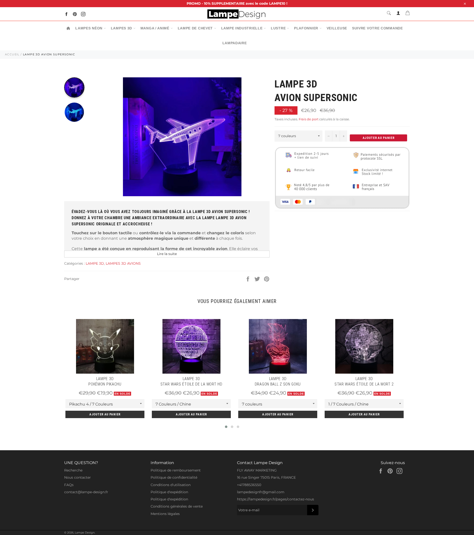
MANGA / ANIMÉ (155, 28)
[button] (226, 426)
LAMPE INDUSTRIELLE (242, 28)
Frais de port (308, 119)
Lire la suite (167, 254)
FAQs (69, 485)
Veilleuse (337, 28)
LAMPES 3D (122, 28)
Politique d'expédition (169, 492)
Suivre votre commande (377, 28)
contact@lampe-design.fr (86, 492)
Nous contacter (77, 477)
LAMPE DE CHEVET (196, 28)
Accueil (12, 54)
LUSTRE (279, 28)
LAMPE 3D (95, 263)
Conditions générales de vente (177, 506)
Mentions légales (165, 514)
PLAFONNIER (306, 28)
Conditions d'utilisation (171, 485)
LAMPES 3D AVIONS (123, 263)
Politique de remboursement (176, 470)
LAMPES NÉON (89, 28)
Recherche (73, 470)
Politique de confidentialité (174, 477)
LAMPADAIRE (234, 43)
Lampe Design (85, 532)
